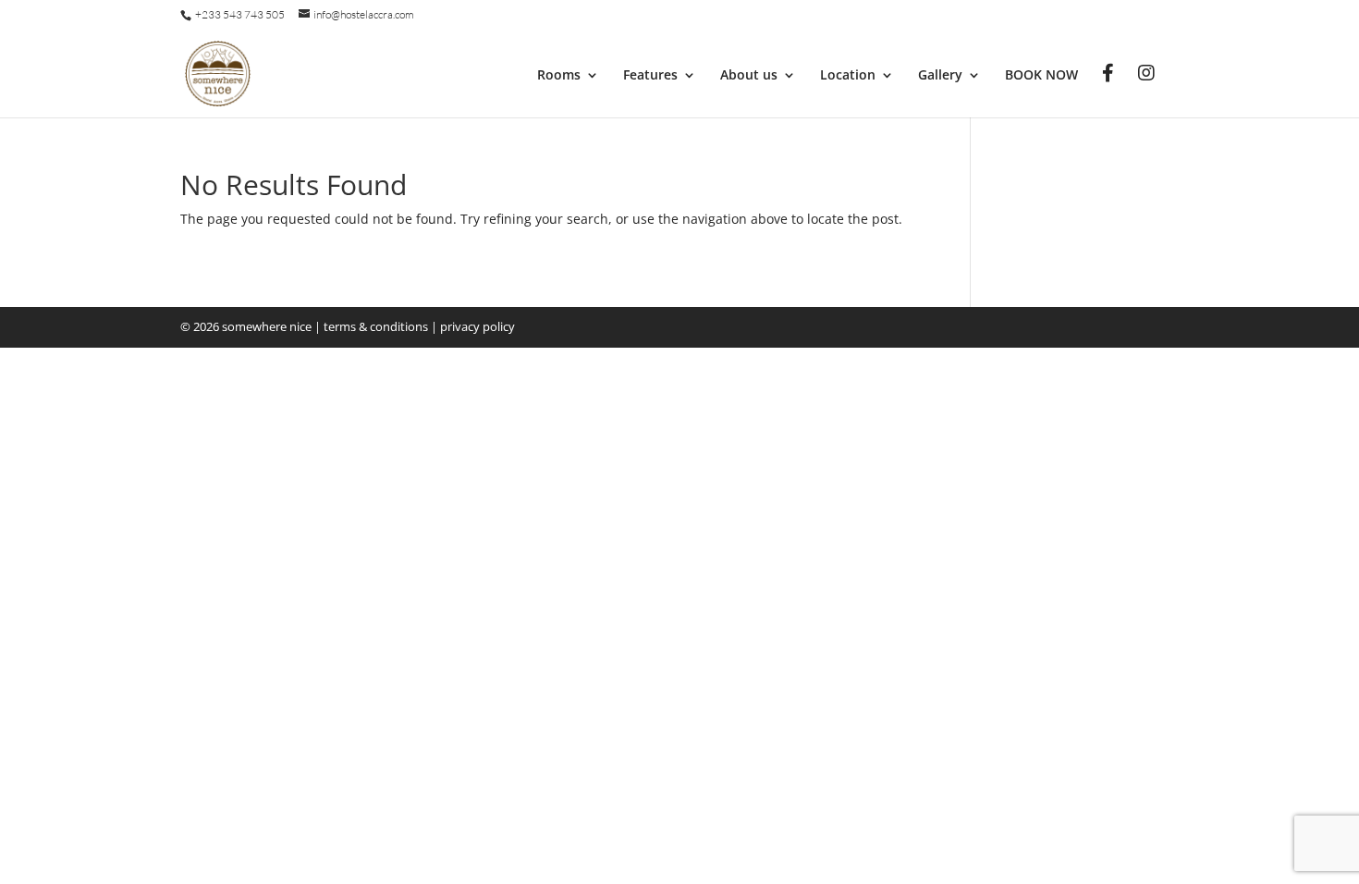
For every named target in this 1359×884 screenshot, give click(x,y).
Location (847, 75)
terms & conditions (376, 326)
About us (748, 75)
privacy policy (477, 326)
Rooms (559, 75)
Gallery (940, 75)
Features (650, 75)
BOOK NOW (1041, 75)
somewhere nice (267, 326)
